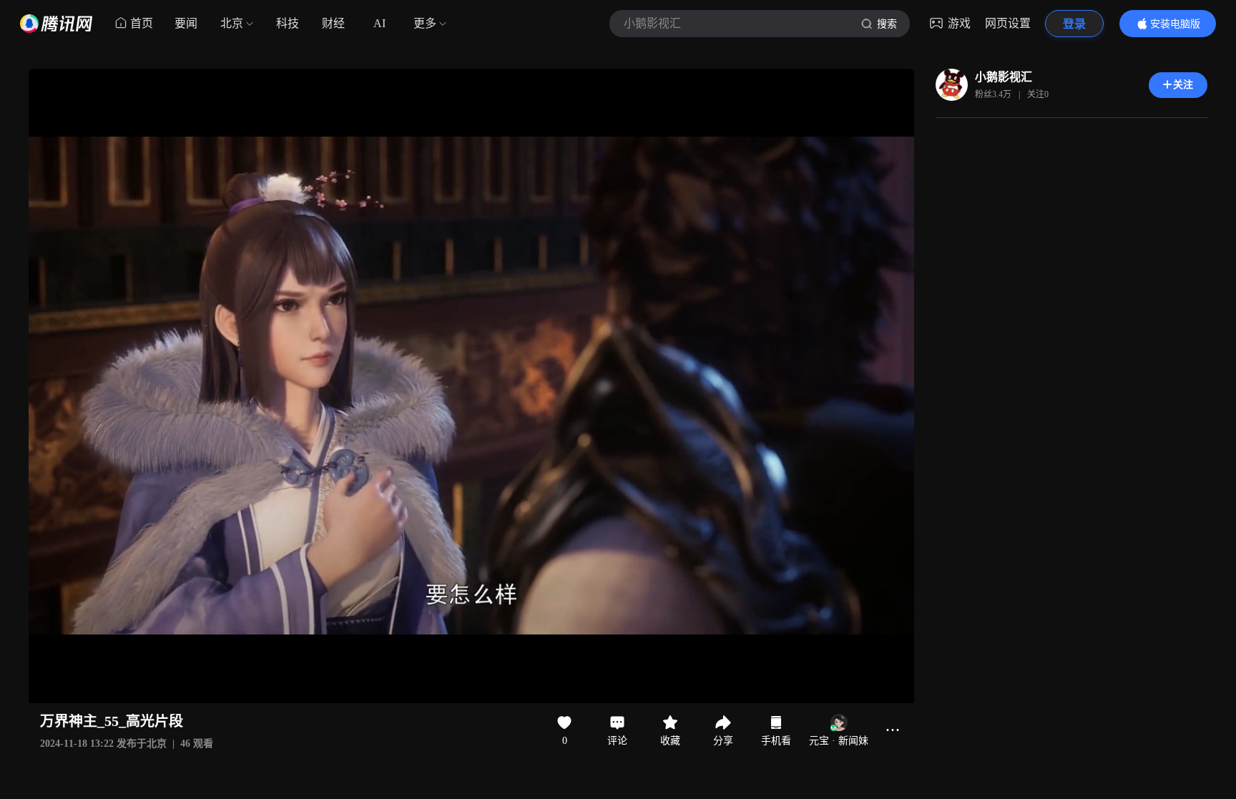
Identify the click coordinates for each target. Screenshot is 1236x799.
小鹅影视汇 (1003, 77)
